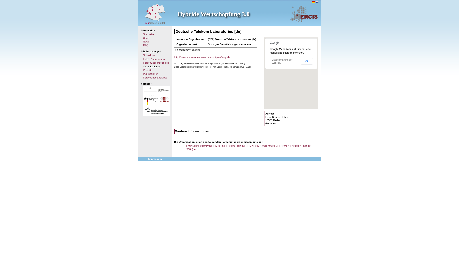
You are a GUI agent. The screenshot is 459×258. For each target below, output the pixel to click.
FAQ (145, 45)
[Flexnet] (164, 101)
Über (146, 38)
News (146, 41)
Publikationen (150, 73)
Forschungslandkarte (155, 77)
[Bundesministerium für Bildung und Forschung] (151, 103)
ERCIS (304, 14)
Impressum (155, 158)
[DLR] (156, 113)
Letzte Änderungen (154, 59)
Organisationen (151, 66)
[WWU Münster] (156, 91)
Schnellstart (149, 55)
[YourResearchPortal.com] (155, 14)
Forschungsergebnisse (156, 62)
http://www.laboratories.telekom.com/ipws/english (202, 57)
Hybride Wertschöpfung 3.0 (214, 14)
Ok (306, 61)
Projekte (147, 70)
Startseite (148, 34)
